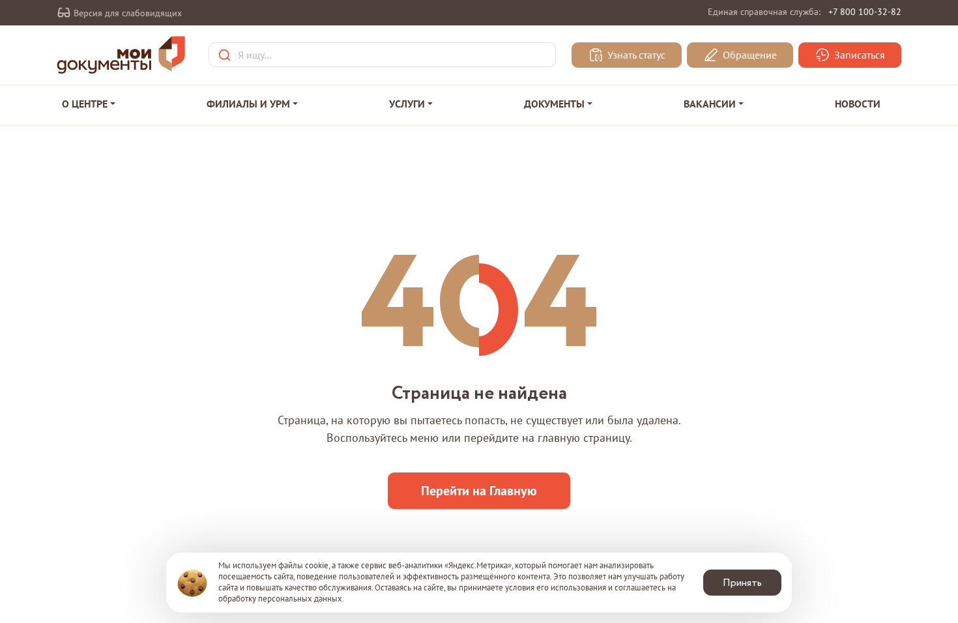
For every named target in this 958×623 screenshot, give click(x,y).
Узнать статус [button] (635, 55)
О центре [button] (85, 103)
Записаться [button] (858, 55)
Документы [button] (554, 103)
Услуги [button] (407, 103)
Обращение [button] (748, 55)
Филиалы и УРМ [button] (248, 103)
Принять (742, 582)
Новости (857, 103)
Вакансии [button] (710, 103)
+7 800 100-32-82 (864, 12)
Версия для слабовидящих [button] (126, 13)
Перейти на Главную (479, 490)
